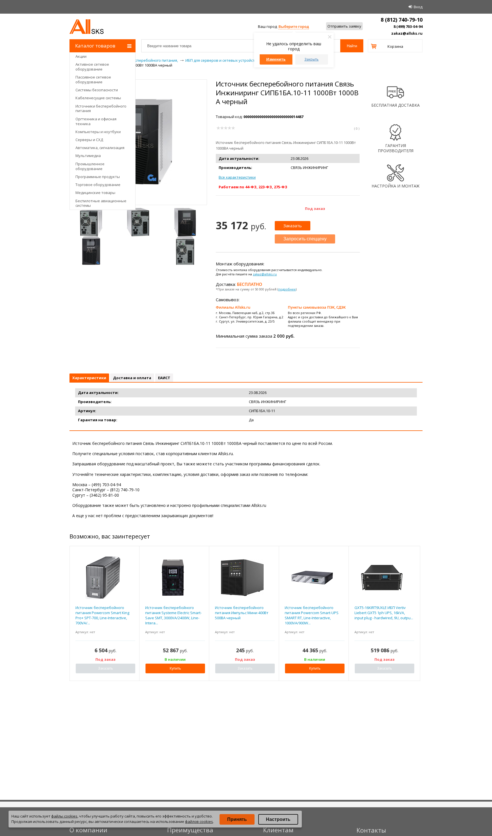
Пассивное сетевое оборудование (93, 79)
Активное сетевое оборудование (92, 67)
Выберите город (293, 26)
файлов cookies (199, 821)
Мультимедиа (88, 155)
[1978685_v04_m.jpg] (185, 222)
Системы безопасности (96, 89)
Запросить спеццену (305, 238)
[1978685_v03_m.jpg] (91, 222)
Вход (418, 6)
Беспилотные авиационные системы (100, 203)
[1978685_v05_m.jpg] (185, 250)
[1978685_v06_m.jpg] (138, 222)
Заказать (292, 225)
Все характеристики (237, 177)
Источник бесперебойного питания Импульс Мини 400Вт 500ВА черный (241, 612)
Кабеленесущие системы (98, 97)
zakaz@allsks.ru (407, 33)
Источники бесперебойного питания (100, 108)
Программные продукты (97, 176)
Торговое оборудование (97, 184)
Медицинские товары (95, 192)
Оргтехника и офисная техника (95, 121)
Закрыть (311, 59)
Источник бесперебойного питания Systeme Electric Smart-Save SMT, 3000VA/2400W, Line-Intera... (173, 615)
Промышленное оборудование (89, 166)
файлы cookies (64, 816)
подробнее (287, 289)
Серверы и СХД (89, 139)
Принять (237, 819)
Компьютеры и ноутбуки (98, 131)
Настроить (278, 819)
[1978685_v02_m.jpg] (91, 250)
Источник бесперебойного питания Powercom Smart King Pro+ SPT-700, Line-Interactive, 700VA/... (102, 615)
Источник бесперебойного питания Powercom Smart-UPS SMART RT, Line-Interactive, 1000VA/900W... (312, 615)
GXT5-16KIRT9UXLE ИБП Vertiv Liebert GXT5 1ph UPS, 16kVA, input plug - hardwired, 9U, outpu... (383, 612)
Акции (81, 56)
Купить (175, 668)
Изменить (276, 59)
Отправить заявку (344, 26)
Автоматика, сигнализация (99, 147)
